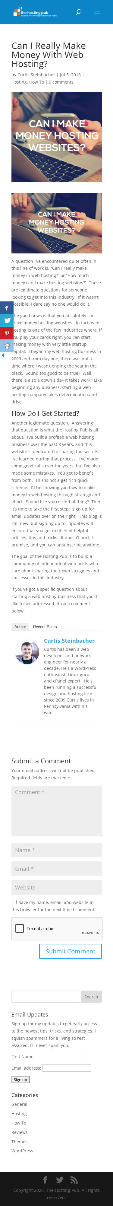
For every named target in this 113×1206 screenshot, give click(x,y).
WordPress (22, 1150)
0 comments (61, 82)
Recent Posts (45, 627)
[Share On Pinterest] (7, 333)
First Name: (23, 1056)
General (19, 1104)
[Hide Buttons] (3, 356)
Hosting (19, 82)
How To (36, 82)
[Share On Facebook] (7, 307)
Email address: (26, 1068)
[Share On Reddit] (7, 345)
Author (20, 627)
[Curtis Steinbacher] (27, 660)
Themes (19, 1141)
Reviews (19, 1132)
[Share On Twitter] (7, 320)
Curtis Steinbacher (36, 75)
